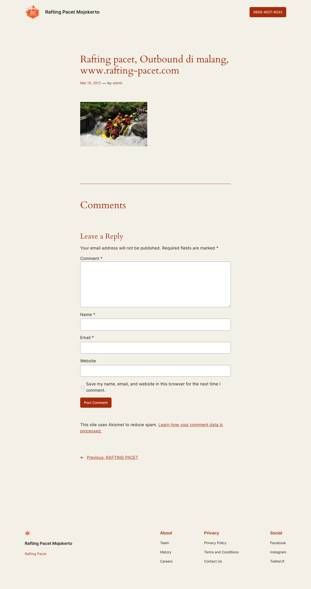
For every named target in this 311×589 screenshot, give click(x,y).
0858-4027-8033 (267, 12)
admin (117, 83)
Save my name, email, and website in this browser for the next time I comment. (153, 387)
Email (87, 337)
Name (87, 314)
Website (88, 360)
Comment (91, 258)
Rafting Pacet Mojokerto (72, 12)
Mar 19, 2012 (90, 83)
